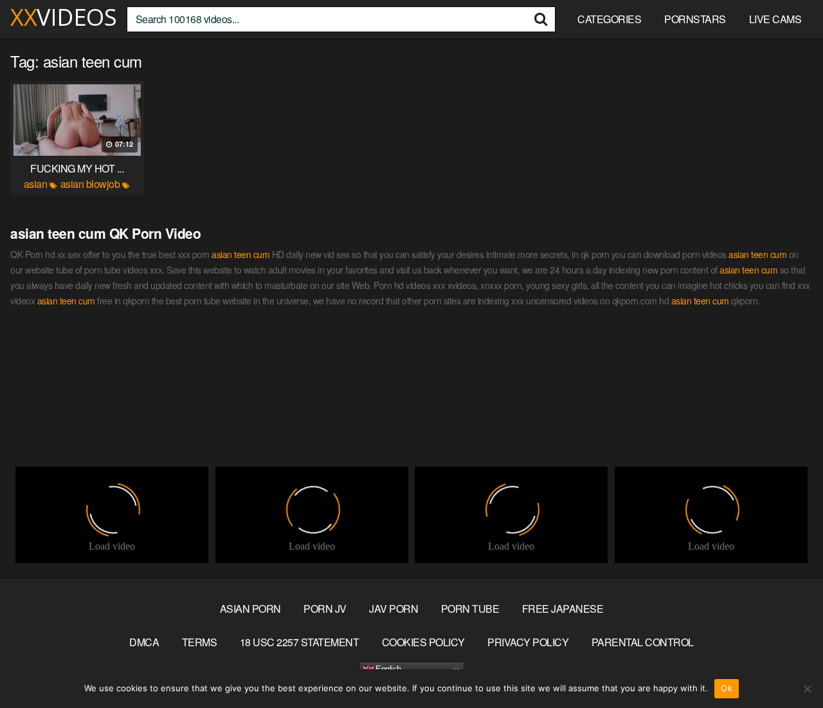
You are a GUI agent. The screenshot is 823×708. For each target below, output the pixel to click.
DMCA (144, 642)
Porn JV (325, 608)
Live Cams (775, 19)
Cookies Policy (423, 642)
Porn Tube (470, 608)
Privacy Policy (527, 642)
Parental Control (643, 642)
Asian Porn (250, 608)
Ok (726, 688)
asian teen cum (240, 254)
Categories (609, 19)
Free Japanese (563, 608)
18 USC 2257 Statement (299, 642)
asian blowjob (90, 183)
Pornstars (695, 19)
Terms (199, 642)
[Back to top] (787, 666)
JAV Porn (393, 608)
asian (36, 183)
